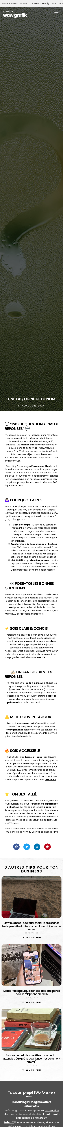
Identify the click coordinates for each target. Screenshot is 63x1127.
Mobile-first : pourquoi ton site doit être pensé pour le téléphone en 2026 (31, 992)
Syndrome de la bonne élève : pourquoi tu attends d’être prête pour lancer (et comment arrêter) (31, 1058)
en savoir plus (32, 937)
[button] (56, 13)
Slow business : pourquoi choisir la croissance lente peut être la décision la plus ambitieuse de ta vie (31, 926)
